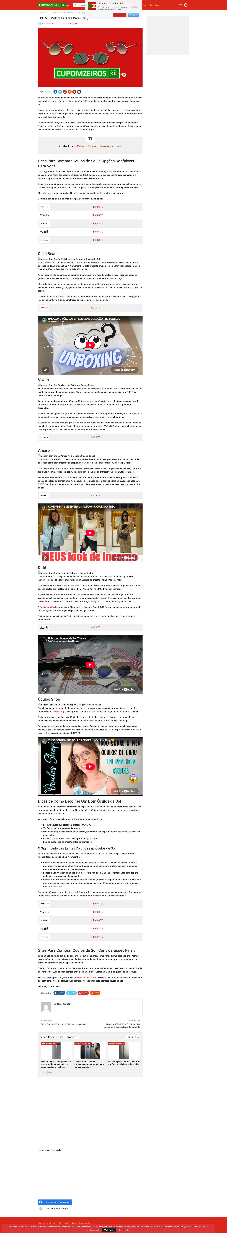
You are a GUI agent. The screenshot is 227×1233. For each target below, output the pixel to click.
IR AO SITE (98, 207)
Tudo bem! (109, 1230)
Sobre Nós (51, 1223)
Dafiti (58, 576)
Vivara (105, 388)
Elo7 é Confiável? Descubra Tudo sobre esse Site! (64, 1024)
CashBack (154, 5)
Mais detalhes (124, 1230)
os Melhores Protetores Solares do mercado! (98, 146)
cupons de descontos (85, 977)
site (68, 296)
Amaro (44, 459)
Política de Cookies (67, 1223)
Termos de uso (85, 1223)
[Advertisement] (90, 1113)
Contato (41, 1223)
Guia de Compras (49, 1043)
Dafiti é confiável (48, 607)
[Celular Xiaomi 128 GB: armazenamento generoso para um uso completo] (90, 1050)
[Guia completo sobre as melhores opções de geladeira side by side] (124, 1050)
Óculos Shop (58, 711)
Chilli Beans (45, 262)
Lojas (143, 5)
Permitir (133, 15)
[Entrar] (186, 5)
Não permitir (119, 15)
